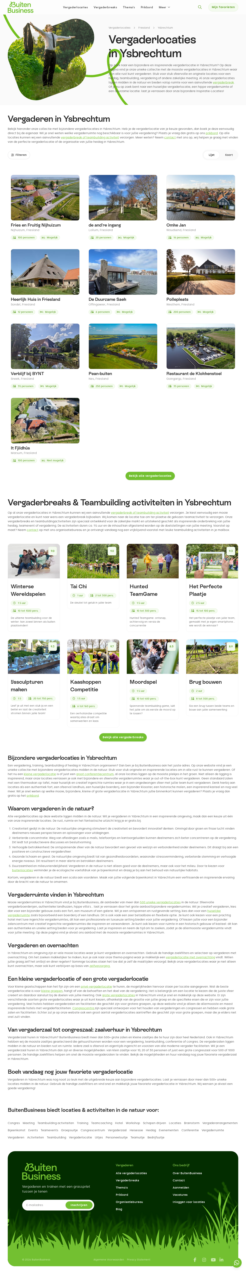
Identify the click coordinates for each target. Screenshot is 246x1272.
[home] (20, 7)
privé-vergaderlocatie (96, 986)
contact (170, 137)
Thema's (129, 7)
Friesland (144, 27)
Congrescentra (83, 1008)
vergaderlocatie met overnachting (190, 957)
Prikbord (147, 7)
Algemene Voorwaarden (108, 1259)
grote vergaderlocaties (118, 995)
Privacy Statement (138, 1259)
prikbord (212, 133)
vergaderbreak (223, 82)
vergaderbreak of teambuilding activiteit (90, 137)
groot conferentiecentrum (95, 774)
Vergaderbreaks (105, 7)
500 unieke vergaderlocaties (160, 902)
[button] (165, 7)
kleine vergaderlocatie (40, 774)
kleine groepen (52, 991)
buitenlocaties (22, 870)
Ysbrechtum (165, 27)
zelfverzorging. (100, 966)
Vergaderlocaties (75, 7)
